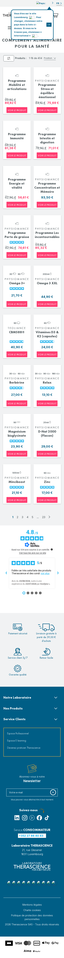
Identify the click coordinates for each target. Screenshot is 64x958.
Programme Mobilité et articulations (16, 85)
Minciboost (17, 482)
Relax (47, 382)
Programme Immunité (17, 136)
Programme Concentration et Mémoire (47, 187)
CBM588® (17, 332)
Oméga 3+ (17, 283)
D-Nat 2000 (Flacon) (47, 433)
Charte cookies (32, 910)
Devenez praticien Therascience (23, 747)
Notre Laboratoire (17, 697)
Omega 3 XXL (47, 283)
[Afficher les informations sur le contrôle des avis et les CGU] (51, 549)
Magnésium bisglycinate (17, 433)
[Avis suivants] (57, 573)
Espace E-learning (16, 740)
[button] (45, 2)
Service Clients (14, 719)
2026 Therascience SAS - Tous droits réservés (32, 924)
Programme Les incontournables (47, 235)
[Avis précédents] (6, 573)
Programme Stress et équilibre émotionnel (47, 91)
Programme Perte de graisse (17, 235)
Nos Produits (13, 708)
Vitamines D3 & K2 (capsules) (47, 334)
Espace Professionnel (18, 733)
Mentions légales (32, 904)
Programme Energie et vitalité (17, 183)
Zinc (47, 482)
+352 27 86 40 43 (31, 835)
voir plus (45, 573)
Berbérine (16, 382)
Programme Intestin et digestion (47, 138)
